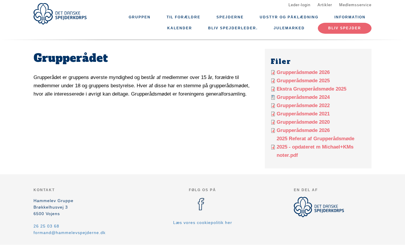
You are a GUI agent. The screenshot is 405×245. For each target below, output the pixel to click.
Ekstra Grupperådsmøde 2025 (311, 89)
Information (350, 17)
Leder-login (299, 5)
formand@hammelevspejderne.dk (70, 232)
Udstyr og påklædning (289, 17)
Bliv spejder (344, 28)
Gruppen (140, 17)
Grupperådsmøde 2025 (303, 80)
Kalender (179, 28)
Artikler (325, 5)
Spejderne (230, 17)
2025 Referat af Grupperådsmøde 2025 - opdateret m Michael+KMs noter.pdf (315, 147)
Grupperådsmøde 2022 (303, 105)
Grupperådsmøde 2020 (303, 122)
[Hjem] (60, 14)
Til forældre (183, 17)
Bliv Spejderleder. (233, 28)
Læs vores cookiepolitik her (202, 222)
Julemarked (289, 28)
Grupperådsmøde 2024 (303, 97)
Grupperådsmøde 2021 (303, 114)
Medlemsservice (355, 5)
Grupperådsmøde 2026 (303, 72)
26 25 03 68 (46, 226)
